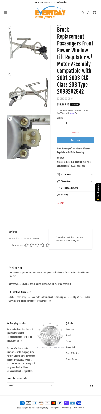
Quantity (60, 118)
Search (68, 335)
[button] (5, 12)
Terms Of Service (72, 353)
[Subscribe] (51, 386)
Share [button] (62, 203)
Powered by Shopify (42, 408)
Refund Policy (71, 347)
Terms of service (79, 408)
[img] (63, 99)
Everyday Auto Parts (28, 408)
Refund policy (55, 408)
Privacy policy (66, 408)
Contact (69, 341)
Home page (70, 329)
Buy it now (75, 140)
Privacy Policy (71, 359)
